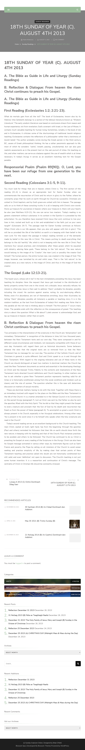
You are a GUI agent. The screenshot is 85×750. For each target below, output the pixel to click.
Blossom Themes (44, 746)
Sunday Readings (42, 21)
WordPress (65, 746)
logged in (20, 563)
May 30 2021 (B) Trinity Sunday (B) (40, 521)
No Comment (59, 40)
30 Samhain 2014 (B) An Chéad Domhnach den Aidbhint (45, 508)
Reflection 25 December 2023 (21, 628)
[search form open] (77, 9)
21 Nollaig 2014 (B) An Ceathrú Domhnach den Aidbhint (45, 536)
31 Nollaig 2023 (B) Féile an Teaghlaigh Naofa (28, 615)
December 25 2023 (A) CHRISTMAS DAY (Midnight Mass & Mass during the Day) (43, 633)
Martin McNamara (28, 40)
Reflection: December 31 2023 (21, 610)
